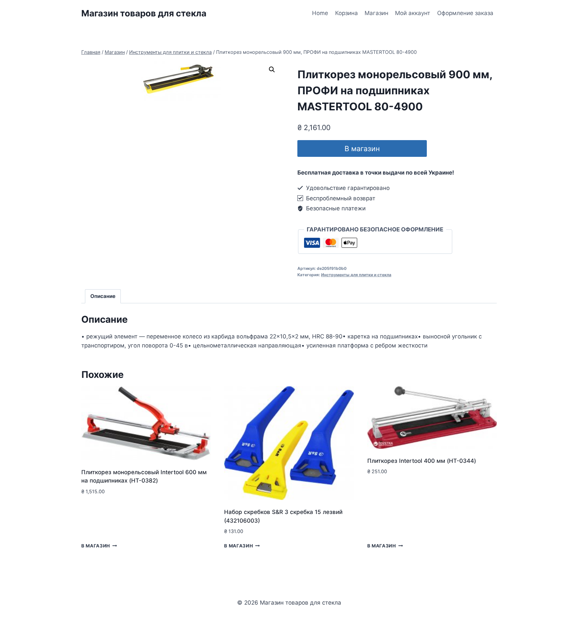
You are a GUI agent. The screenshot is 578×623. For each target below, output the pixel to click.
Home (320, 13)
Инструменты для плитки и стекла (356, 274)
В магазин (362, 148)
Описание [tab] (102, 296)
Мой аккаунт (412, 13)
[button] (272, 70)
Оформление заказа (465, 13)
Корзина (346, 13)
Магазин (376, 13)
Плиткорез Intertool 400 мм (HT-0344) (421, 460)
